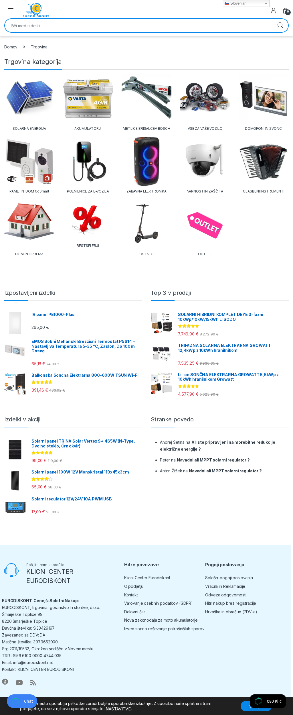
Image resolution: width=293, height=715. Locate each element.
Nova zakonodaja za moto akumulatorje (161, 620)
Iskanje (280, 25)
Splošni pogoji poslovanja (229, 577)
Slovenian (237, 3)
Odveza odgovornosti (225, 594)
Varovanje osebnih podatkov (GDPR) (158, 603)
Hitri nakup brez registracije (230, 603)
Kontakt (131, 594)
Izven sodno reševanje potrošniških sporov (164, 628)
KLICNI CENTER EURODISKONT (47, 669)
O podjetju (134, 586)
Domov (10, 46)
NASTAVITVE (118, 709)
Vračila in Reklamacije (225, 586)
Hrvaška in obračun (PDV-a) (231, 611)
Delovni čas (135, 611)
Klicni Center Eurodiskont (147, 577)
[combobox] (138, 25)
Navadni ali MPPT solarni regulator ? (213, 459)
